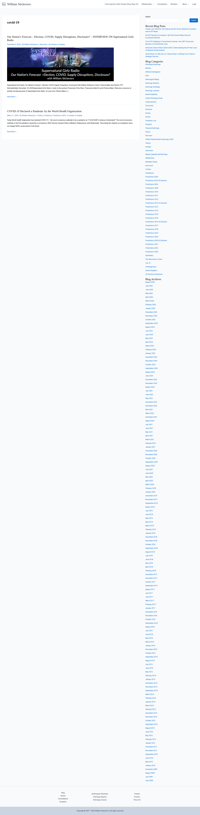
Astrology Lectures (152, 91)
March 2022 (149, 413)
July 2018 (149, 556)
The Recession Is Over (153, 259)
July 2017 (149, 593)
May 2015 (149, 672)
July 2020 (149, 469)
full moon (148, 136)
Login (194, 4)
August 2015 (150, 661)
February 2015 (150, 676)
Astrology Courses (100, 800)
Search (147, 17)
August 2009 (150, 773)
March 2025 (149, 346)
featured (148, 124)
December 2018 (151, 537)
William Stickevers (19, 4)
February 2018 (150, 571)
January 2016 (150, 646)
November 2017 (151, 578)
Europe (148, 113)
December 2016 (151, 612)
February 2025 (150, 350)
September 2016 (151, 623)
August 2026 (150, 282)
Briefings (174, 4)
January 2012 (150, 743)
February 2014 (150, 698)
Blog (63, 793)
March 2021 (149, 439)
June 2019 (149, 514)
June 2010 (149, 758)
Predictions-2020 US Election (156, 240)
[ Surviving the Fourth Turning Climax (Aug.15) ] (121, 4)
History (148, 143)
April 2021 (149, 436)
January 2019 (150, 533)
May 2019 (149, 518)
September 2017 (151, 586)
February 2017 (150, 604)
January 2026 (150, 308)
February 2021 (150, 443)
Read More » (11, 96)
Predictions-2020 (59, 115)
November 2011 (151, 751)
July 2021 (149, 425)
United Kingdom (151, 270)
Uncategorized (150, 267)
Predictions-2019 (151, 233)
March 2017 (149, 601)
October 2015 (150, 653)
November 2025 (151, 316)
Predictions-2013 (151, 207)
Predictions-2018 (151, 229)
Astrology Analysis (152, 83)
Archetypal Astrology (153, 64)
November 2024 (151, 361)
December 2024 (151, 357)
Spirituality (149, 255)
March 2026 (149, 301)
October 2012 (150, 721)
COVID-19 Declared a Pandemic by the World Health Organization (44, 111)
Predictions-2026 (151, 252)
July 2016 (149, 631)
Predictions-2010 (151, 192)
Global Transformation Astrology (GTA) (159, 139)
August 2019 (150, 507)
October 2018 (150, 544)
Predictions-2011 (151, 196)
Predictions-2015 (151, 214)
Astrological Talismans (100, 794)
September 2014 (151, 691)
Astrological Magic (152, 79)
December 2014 (151, 683)
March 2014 (149, 694)
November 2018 (151, 541)
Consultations (162, 4)
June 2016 (149, 634)
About (184, 4)
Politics (40, 115)
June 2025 (149, 335)
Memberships (147, 4)
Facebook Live (150, 121)
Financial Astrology (152, 128)
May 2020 (149, 477)
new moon (149, 166)
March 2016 (149, 642)
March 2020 (149, 484)
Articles (148, 68)
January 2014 (150, 702)
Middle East (149, 158)
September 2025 (151, 323)
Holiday (148, 147)
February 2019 (150, 529)
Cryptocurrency (150, 102)
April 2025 (149, 342)
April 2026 (149, 297)
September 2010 (151, 754)
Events (147, 117)
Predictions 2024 (151, 177)
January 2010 (150, 765)
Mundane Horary (151, 162)
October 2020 (150, 458)
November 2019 (151, 499)
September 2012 (151, 724)
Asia (147, 76)
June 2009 (149, 780)
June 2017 (149, 597)
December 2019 (151, 496)
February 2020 (150, 488)
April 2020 (149, 481)
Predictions (48, 115)
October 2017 (150, 582)
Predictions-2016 (151, 218)
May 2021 (149, 432)
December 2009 (151, 769)
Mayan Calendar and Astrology (156, 154)
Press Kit (137, 800)
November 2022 (151, 406)
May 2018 (149, 563)
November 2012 (151, 717)
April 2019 (149, 522)
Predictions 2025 (151, 184)
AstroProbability (151, 94)
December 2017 (151, 574)
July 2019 (149, 511)
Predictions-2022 (151, 248)
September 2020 (151, 462)
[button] (153, 4)
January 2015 (150, 679)
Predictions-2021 (151, 244)
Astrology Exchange (152, 87)
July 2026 (149, 286)
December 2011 (151, 747)
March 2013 (149, 706)
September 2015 (151, 657)
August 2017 (150, 589)
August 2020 (150, 466)
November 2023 (151, 383)
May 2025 (149, 338)
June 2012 (149, 732)
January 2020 (150, 492)
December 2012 (151, 713)
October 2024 (150, 365)
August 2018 (150, 552)
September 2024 (151, 368)
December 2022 (151, 402)
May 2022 (149, 410)
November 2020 (151, 454)
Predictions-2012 (151, 199)
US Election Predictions (154, 274)
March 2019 (149, 526)
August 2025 (150, 327)
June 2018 (149, 559)
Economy (148, 109)
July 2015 (149, 664)
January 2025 (150, 353)
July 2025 (149, 331)
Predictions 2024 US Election (156, 181)
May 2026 (149, 293)
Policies (137, 797)
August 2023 (150, 387)
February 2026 (150, 305)
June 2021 (149, 428)
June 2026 (149, 290)
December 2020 (151, 451)
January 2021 (150, 447)
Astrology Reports (100, 797)
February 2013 (150, 709)
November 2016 (151, 616)
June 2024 (149, 376)
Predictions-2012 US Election (156, 203)
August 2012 (150, 728)
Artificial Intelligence (152, 72)
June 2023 (149, 395)
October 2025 (150, 320)
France (147, 132)
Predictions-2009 (151, 188)
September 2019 (151, 503)
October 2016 (150, 619)
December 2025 (151, 312)
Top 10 (147, 263)
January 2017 (150, 608)
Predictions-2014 (151, 211)
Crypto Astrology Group (153, 98)
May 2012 (149, 736)
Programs (63, 802)
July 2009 (149, 777)
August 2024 (150, 372)
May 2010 (149, 762)
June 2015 (149, 668)
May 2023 (149, 398)
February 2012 (150, 739)
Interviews (43, 44)
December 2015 (151, 649)
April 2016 (149, 638)
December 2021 (151, 417)
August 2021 (150, 421)
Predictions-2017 (151, 225)
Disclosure (149, 106)
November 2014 (151, 687)
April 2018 (149, 567)
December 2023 (151, 380)
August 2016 (150, 627)
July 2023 (149, 391)
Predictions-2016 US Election (156, 222)
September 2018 (151, 548)
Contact (137, 794)
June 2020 (149, 473)
